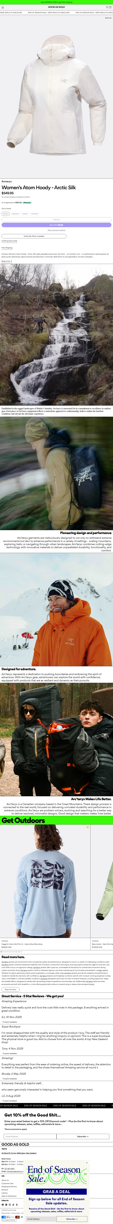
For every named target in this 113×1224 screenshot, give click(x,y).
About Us (5, 1180)
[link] (56, 1174)
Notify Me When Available (34, 236)
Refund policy (6, 1213)
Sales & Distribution (9, 1196)
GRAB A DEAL (56, 1191)
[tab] (1, 951)
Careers (5, 1193)
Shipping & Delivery (9, 1187)
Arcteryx (7, 181)
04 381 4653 (9, 1169)
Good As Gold (11, 1210)
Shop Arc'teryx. (11, 989)
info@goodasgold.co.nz (16, 1171)
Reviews (5, 1190)
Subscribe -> (83, 1136)
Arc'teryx (5, 962)
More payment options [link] (56, 230)
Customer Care (7, 1183)
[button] (107, 7)
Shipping (13, 197)
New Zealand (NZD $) (8, 1220)
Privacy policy (15, 1213)
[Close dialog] (87, 1163)
